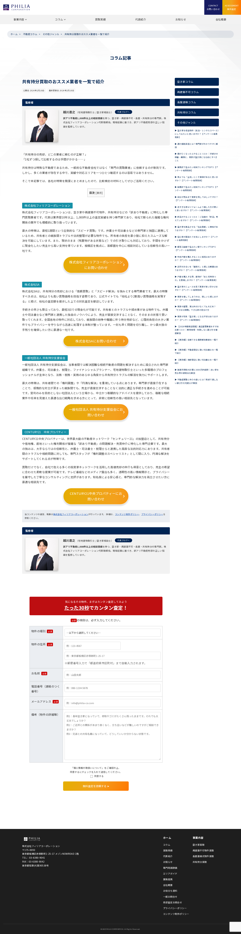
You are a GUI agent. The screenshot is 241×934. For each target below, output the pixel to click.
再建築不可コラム (188, 92)
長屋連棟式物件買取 (203, 856)
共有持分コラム (186, 112)
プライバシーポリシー (152, 514)
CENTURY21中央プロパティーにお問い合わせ (96, 496)
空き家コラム (185, 82)
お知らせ (180, 19)
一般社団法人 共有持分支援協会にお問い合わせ (96, 412)
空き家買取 (198, 844)
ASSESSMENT (232, 7)
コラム (59, 19)
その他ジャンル (51, 34)
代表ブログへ (123, 111)
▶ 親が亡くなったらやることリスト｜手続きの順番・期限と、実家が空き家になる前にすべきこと (196, 157)
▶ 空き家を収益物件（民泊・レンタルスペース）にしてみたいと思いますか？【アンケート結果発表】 (197, 133)
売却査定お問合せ (172, 902)
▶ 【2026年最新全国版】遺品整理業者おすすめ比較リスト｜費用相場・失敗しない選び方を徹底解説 (197, 329)
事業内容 (18, 19)
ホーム (14, 34)
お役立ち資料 (170, 890)
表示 (99, 193)
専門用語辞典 (170, 867)
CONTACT (213, 7)
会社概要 (221, 19)
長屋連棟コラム (186, 102)
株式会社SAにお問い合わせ (95, 341)
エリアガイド (170, 873)
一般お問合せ (170, 896)
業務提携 (168, 879)
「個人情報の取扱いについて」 (87, 767)
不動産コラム (30, 34)
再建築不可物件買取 (203, 850)
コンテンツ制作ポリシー (127, 514)
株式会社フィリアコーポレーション (70, 514)
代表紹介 (140, 19)
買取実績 (100, 19)
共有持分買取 (200, 862)
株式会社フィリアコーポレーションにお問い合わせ (96, 265)
